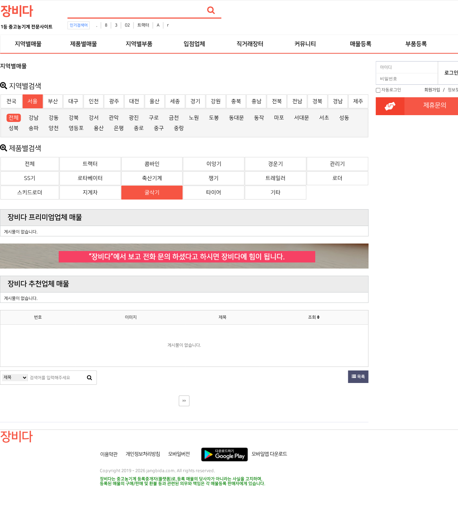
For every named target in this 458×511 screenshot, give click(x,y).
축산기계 (152, 178)
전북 (277, 101)
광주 (114, 101)
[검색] (211, 10)
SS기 (29, 178)
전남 (297, 101)
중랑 (179, 128)
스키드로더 (29, 193)
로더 (337, 178)
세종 (175, 101)
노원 (194, 118)
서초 (324, 118)
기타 (276, 193)
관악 (114, 118)
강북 (74, 118)
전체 (14, 118)
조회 (312, 317)
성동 (344, 118)
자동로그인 (391, 90)
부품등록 (416, 44)
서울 (33, 101)
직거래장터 (250, 44)
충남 (257, 101)
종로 (139, 128)
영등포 (76, 128)
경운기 (275, 164)
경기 (195, 101)
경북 (317, 101)
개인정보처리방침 (143, 454)
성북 (14, 128)
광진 (134, 118)
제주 (358, 101)
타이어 (213, 193)
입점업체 (194, 44)
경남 (338, 101)
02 (127, 25)
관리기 (337, 164)
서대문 (301, 118)
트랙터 (143, 25)
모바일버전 (179, 454)
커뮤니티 (305, 44)
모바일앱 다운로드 (269, 454)
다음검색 (184, 400)
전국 (11, 101)
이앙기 (213, 164)
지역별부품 (139, 44)
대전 (134, 101)
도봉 (214, 118)
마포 (279, 118)
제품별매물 (83, 44)
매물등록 (360, 44)
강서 (94, 118)
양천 (54, 128)
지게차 (90, 193)
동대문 (236, 118)
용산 (99, 128)
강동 (54, 118)
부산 (53, 101)
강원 (216, 101)
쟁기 (214, 178)
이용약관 (108, 454)
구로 (154, 118)
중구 (159, 128)
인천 (94, 101)
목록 (360, 376)
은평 (119, 128)
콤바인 (152, 164)
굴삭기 (152, 193)
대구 (73, 101)
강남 (34, 118)
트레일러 (275, 178)
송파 (34, 128)
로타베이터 (90, 178)
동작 (259, 118)
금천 (174, 118)
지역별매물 (28, 44)
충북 (236, 101)
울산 (155, 101)
